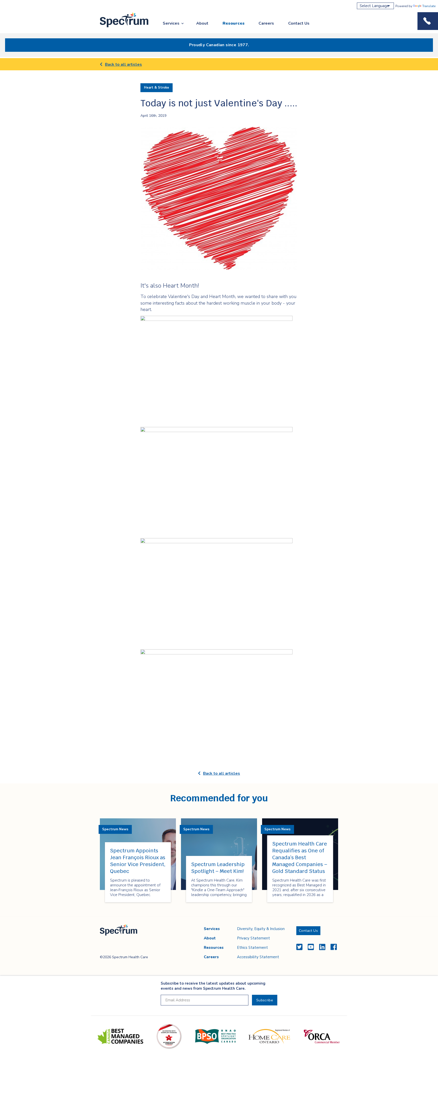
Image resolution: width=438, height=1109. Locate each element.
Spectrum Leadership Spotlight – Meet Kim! (218, 867)
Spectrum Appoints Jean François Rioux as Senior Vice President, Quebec (138, 860)
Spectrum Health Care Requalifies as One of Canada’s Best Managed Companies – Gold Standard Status (299, 857)
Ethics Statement (252, 947)
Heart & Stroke (156, 87)
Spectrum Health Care (119, 27)
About (202, 23)
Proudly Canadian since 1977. (219, 45)
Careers (266, 23)
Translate (428, 6)
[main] (219, 487)
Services (171, 23)
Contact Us (298, 23)
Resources (234, 23)
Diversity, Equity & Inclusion (261, 928)
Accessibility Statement (258, 956)
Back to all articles (123, 64)
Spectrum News (115, 829)
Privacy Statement (253, 938)
